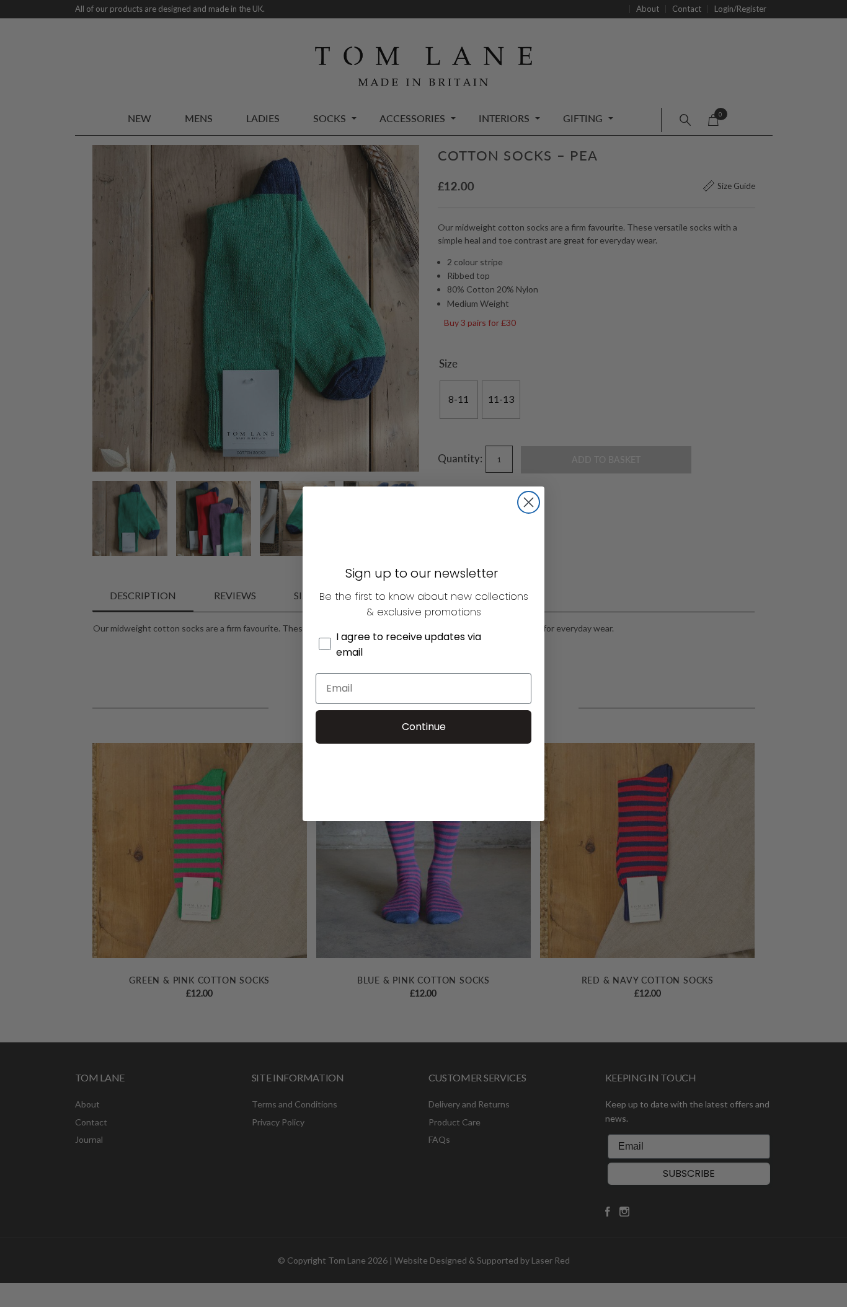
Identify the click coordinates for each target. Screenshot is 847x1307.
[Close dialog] (528, 502)
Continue (424, 727)
